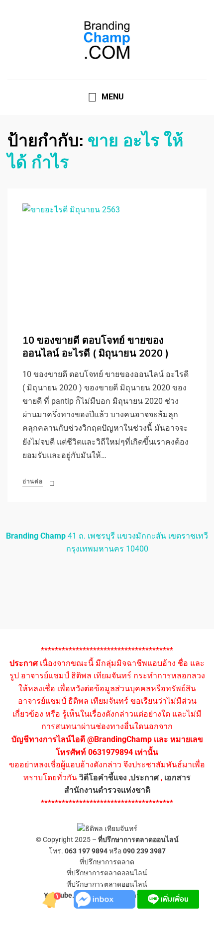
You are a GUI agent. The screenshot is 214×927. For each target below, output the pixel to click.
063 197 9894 (86, 851)
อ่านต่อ (32, 481)
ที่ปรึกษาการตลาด (107, 862)
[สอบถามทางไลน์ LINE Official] (168, 898)
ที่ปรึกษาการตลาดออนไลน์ (138, 839)
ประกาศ (144, 777)
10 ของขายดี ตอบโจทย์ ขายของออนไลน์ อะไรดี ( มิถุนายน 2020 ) (95, 347)
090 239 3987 (144, 851)
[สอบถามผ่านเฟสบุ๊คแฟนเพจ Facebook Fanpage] (105, 898)
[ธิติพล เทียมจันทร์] (54, 898)
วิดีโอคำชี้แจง (103, 777)
